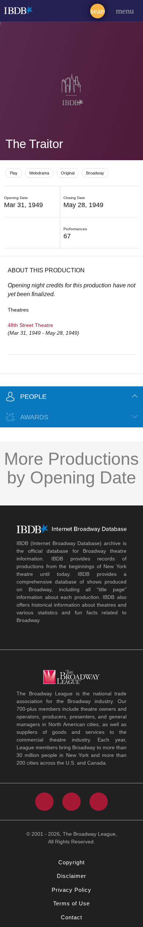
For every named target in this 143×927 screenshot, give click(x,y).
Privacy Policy (71, 890)
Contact (71, 917)
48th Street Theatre (30, 325)
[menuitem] (97, 9)
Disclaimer (71, 876)
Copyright (71, 862)
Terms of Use (71, 903)
